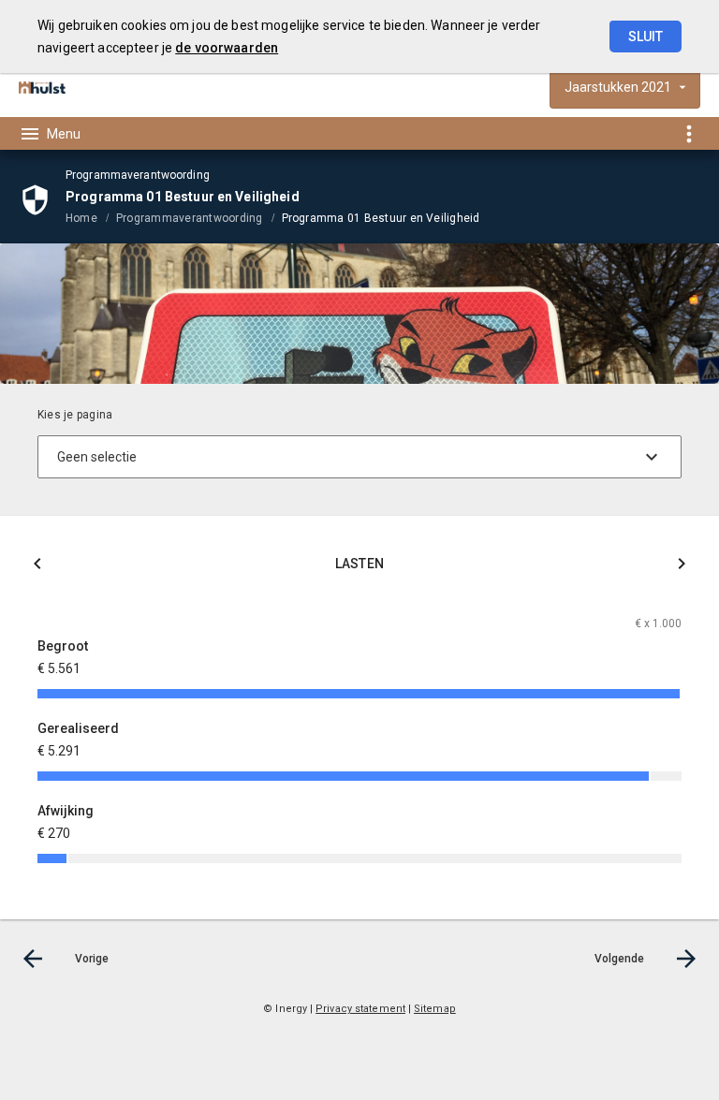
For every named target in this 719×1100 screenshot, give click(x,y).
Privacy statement (360, 1009)
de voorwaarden (226, 47)
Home (81, 218)
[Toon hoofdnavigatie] (49, 134)
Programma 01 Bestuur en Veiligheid (381, 218)
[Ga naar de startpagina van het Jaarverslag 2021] (42, 87)
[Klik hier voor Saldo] (37, 566)
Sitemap (435, 1009)
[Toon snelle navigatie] (688, 133)
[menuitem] (91, 217)
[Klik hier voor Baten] (681, 566)
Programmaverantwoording (189, 218)
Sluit (645, 36)
